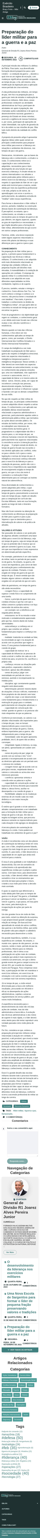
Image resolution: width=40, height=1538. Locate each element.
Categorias (7, 1514)
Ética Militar (7, 1395)
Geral (17, 1395)
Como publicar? (9, 1525)
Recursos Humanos (22, 1106)
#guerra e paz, (30, 1111)
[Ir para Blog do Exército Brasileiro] (21, 18)
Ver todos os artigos (21, 1350)
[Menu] (2, 18)
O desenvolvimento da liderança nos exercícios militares (20, 1269)
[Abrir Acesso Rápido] (20, 7)
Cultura (21, 1385)
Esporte (16, 1390)
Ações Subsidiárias (9, 1375)
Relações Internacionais (11, 1414)
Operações (21, 1405)
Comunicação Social (28, 1380)
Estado (25, 1390)
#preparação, (7, 1114)
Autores (5, 1509)
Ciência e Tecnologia (10, 1380)
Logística (6, 1400)
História (24, 1395)
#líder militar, (18, 1111)
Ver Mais (10, 1252)
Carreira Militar (25, 1375)
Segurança (7, 1419)
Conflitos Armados (9, 1385)
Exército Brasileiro (8, 5)
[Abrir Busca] (25, 7)
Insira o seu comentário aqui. (20, 1128)
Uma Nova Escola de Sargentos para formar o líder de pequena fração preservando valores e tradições (21, 1303)
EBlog (4, 1503)
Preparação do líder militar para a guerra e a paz (21, 1330)
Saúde (25, 1414)
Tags (4, 1520)
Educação (6, 1390)
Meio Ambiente (18, 1400)
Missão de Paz (8, 1405)
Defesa (23, 1101)
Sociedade (7, 1106)
